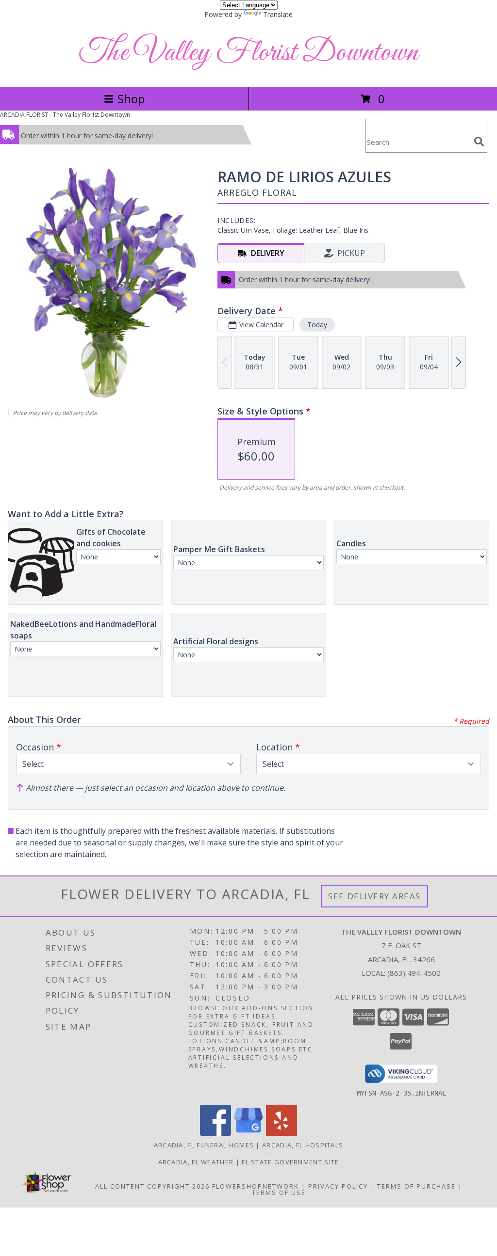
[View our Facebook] (215, 1133)
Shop (131, 99)
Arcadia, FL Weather (196, 1162)
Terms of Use (279, 1192)
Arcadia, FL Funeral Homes (204, 1145)
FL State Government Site (290, 1162)
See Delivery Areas (374, 896)
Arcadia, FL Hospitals (302, 1145)
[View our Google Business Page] (248, 1133)
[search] (479, 141)
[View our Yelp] (281, 1133)
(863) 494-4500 (414, 973)
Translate (278, 14)
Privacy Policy (338, 1186)
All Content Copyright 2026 (152, 1186)
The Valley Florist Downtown (248, 53)
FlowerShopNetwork (255, 1186)
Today (317, 324)
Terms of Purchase (416, 1186)
